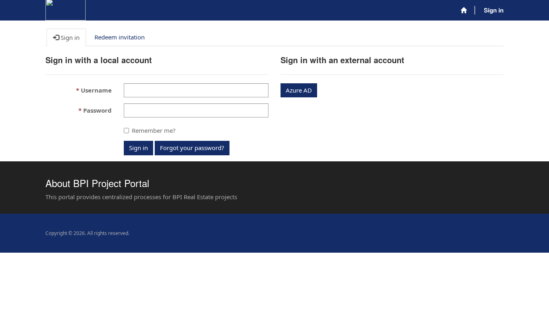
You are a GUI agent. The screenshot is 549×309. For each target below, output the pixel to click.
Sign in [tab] (69, 37)
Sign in (138, 148)
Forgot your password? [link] (192, 148)
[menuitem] (464, 10)
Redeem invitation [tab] (119, 37)
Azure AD (299, 90)
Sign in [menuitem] (494, 10)
